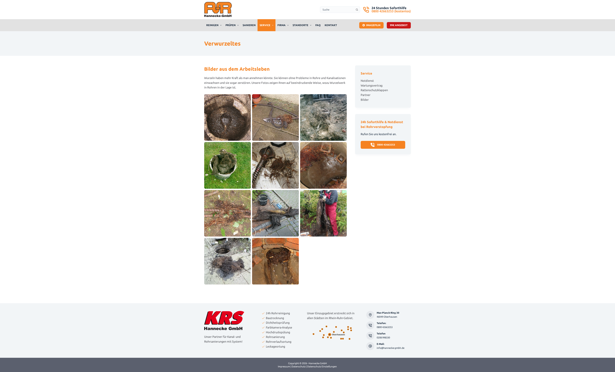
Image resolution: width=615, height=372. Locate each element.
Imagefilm (373, 25)
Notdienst (367, 80)
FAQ (318, 25)
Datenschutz (299, 366)
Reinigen (212, 25)
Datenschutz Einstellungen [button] (322, 366)
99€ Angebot (399, 25)
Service (265, 25)
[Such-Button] (357, 10)
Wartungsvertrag (371, 85)
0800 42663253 (385, 327)
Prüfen (231, 25)
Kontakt (331, 25)
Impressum (284, 366)
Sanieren (249, 25)
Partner (365, 94)
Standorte (300, 25)
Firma (281, 25)
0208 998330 (383, 337)
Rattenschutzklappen (374, 90)
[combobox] (337, 9)
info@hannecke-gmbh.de (390, 348)
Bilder (365, 99)
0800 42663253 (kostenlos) (391, 11)
